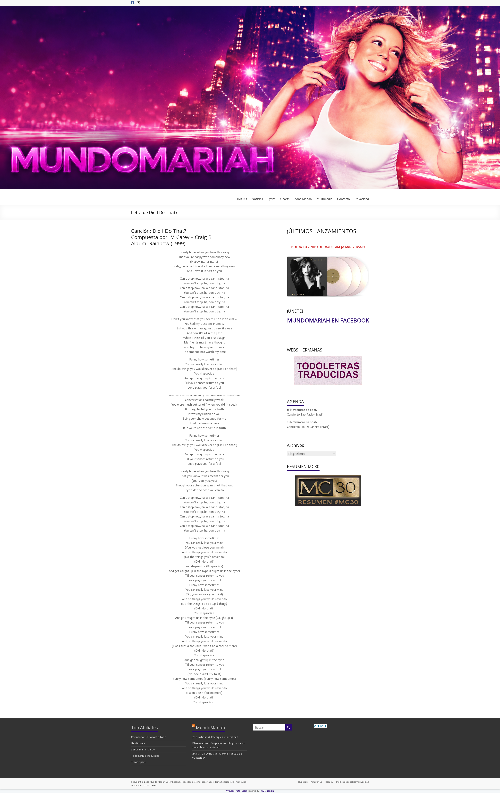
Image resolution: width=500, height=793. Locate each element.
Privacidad (362, 199)
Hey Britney (138, 743)
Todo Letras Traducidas (145, 755)
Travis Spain (138, 762)
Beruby (329, 781)
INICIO (242, 199)
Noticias (257, 199)
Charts (284, 199)
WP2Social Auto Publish (236, 791)
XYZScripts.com (267, 791)
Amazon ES (316, 781)
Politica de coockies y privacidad (352, 781)
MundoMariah (210, 727)
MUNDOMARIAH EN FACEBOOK (328, 320)
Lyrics (271, 199)
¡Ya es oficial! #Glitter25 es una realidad (215, 737)
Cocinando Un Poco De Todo (148, 737)
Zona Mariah (303, 199)
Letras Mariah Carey (143, 749)
